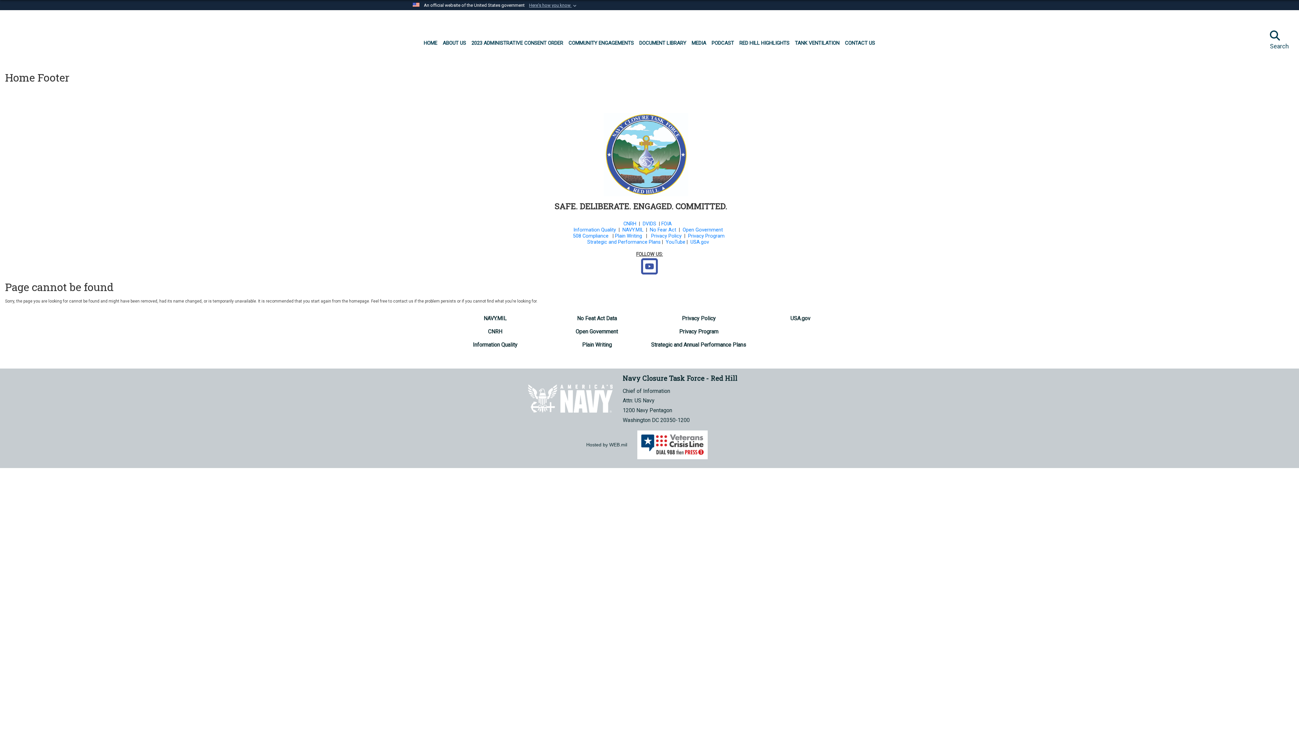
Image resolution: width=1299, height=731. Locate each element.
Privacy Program (706, 236)
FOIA (666, 224)
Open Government (703, 230)
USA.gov (699, 242)
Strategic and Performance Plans (624, 242)
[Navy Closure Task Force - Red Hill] (58, 37)
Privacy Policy (666, 236)
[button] (553, 5)
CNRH (629, 224)
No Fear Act (663, 230)
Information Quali (592, 230)
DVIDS (649, 224)
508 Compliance (591, 236)
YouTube (675, 242)
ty (614, 230)
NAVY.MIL (632, 230)
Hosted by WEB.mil (606, 444)
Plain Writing (628, 236)
